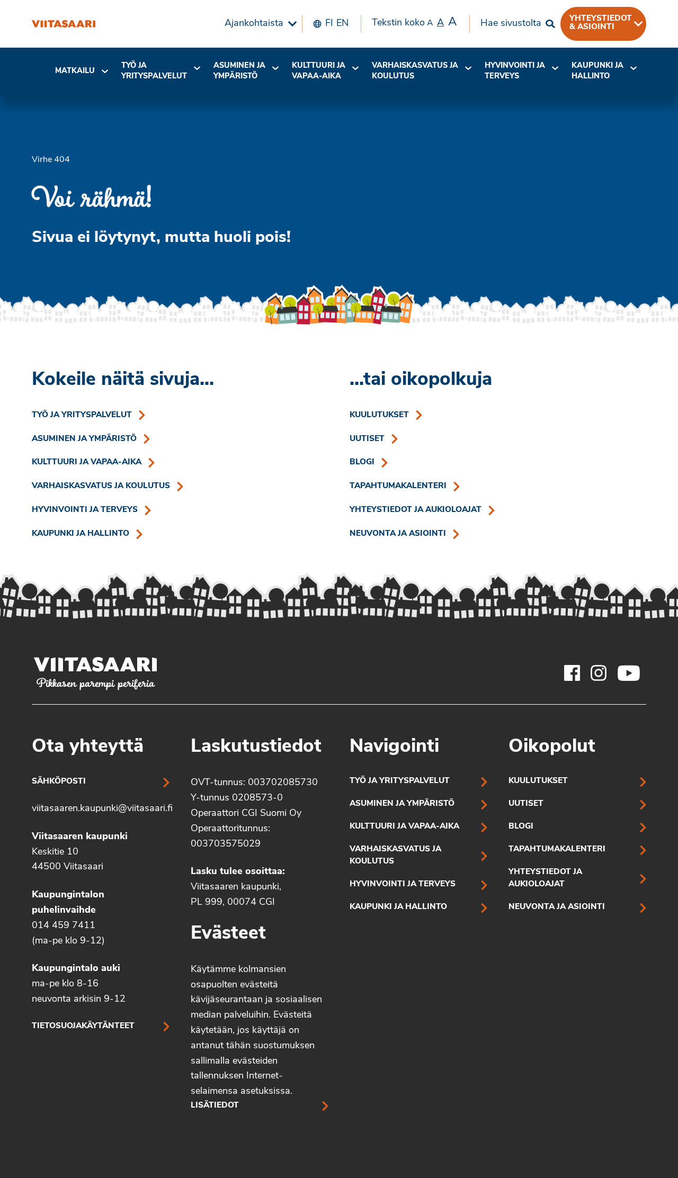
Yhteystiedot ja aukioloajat (415, 510)
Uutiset (367, 439)
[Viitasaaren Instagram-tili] (598, 673)
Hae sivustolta (510, 24)
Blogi (362, 462)
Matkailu (75, 71)
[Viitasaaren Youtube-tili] (629, 673)
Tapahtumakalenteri (398, 486)
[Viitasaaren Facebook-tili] (572, 673)
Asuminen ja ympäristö (239, 71)
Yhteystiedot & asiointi (600, 23)
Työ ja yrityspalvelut (154, 71)
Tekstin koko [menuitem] (414, 22)
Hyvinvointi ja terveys (85, 510)
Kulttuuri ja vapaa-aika (318, 71)
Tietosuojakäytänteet (83, 1026)
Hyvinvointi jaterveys (515, 71)
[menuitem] (258, 24)
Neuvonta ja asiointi (398, 534)
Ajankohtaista (254, 24)
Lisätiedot (215, 1106)
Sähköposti (59, 782)
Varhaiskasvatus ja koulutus (415, 71)
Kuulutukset (379, 415)
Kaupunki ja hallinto (597, 71)
